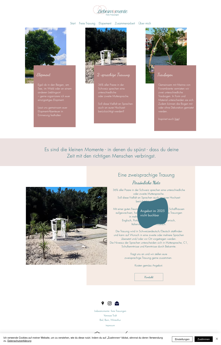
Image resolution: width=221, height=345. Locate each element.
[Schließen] (217, 339)
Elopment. (58, 100)
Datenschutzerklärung (19, 340)
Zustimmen (204, 339)
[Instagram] (109, 303)
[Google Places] (102, 303)
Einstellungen (182, 339)
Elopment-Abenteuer (49, 111)
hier (177, 119)
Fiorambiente (166, 88)
